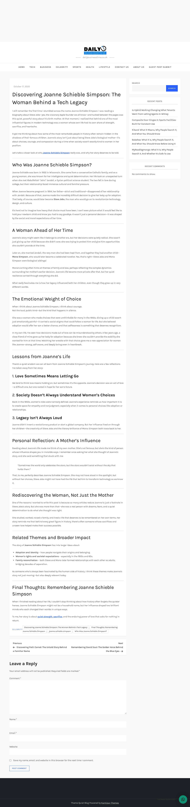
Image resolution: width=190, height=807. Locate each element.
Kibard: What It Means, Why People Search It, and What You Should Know (154, 132)
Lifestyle (104, 67)
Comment (15, 678)
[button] (183, 799)
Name (13, 719)
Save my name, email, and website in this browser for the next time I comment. (53, 760)
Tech (32, 67)
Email (13, 733)
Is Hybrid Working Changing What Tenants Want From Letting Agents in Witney (153, 112)
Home (21, 67)
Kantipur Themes (110, 803)
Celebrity (62, 67)
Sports (77, 67)
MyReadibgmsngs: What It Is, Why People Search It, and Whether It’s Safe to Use (152, 151)
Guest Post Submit (160, 67)
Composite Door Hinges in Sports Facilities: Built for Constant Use (154, 122)
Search (136, 83)
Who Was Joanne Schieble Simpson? (91, 631)
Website (13, 746)
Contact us (122, 67)
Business (45, 67)
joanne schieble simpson (60, 631)
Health (90, 67)
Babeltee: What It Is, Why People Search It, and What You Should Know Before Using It (154, 141)
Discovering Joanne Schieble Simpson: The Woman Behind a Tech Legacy (55, 627)
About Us (138, 67)
